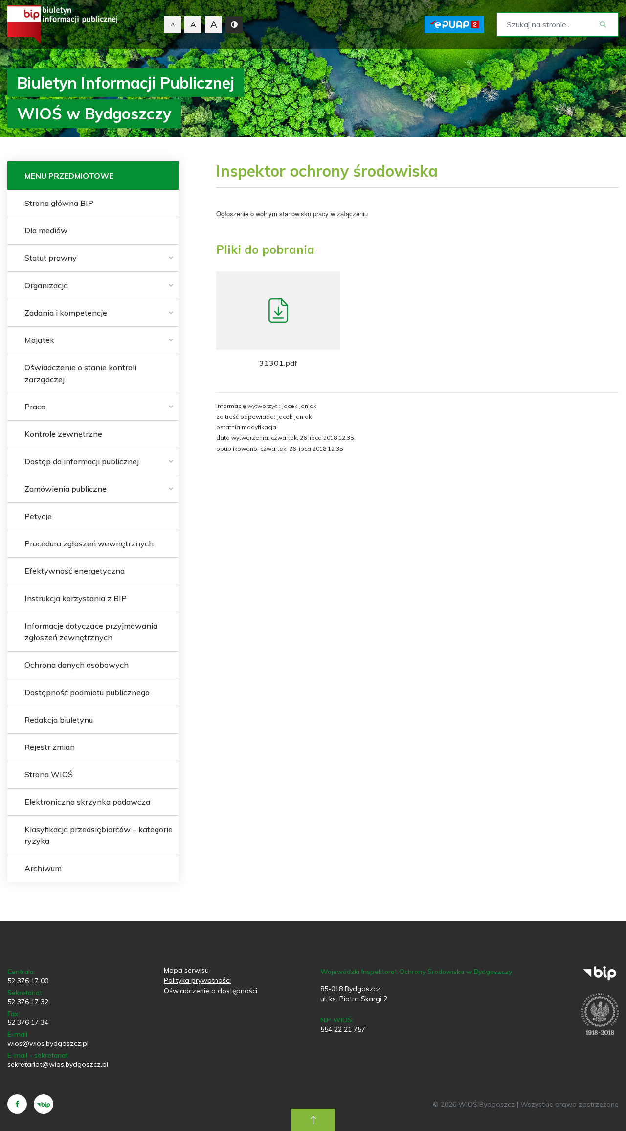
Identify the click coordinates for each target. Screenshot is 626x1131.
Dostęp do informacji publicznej (81, 461)
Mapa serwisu (186, 970)
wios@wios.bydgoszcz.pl (48, 1043)
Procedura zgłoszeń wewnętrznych (89, 543)
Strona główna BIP (58, 203)
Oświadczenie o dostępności (210, 990)
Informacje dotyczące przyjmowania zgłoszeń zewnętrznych (90, 631)
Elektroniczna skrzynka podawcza (87, 802)
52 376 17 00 (27, 980)
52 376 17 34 (27, 1022)
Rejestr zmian (49, 747)
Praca (34, 406)
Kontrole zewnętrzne (63, 434)
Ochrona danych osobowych (76, 665)
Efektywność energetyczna (74, 571)
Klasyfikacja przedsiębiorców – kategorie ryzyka (98, 835)
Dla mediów (45, 230)
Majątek (39, 340)
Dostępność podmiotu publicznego (87, 692)
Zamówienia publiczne (65, 489)
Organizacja (46, 285)
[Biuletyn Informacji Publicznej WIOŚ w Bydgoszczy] (62, 24)
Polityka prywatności (197, 980)
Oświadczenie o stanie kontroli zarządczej (80, 373)
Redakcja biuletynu (58, 719)
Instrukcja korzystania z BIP (75, 598)
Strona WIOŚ (48, 774)
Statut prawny (50, 258)
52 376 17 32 (27, 1001)
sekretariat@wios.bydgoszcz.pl (57, 1064)
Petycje (38, 516)
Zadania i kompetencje (65, 312)
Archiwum (43, 868)
